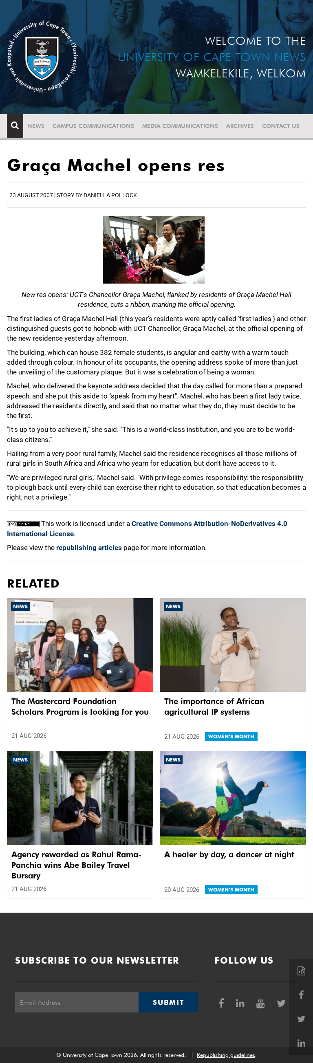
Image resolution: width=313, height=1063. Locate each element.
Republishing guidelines (226, 1055)
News (35, 126)
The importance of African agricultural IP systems (214, 706)
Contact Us (281, 126)
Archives (240, 126)
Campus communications (93, 126)
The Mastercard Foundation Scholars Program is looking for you (80, 706)
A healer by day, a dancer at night (229, 854)
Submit (168, 1002)
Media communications (180, 126)
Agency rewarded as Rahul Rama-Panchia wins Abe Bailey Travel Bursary (76, 865)
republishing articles (89, 548)
